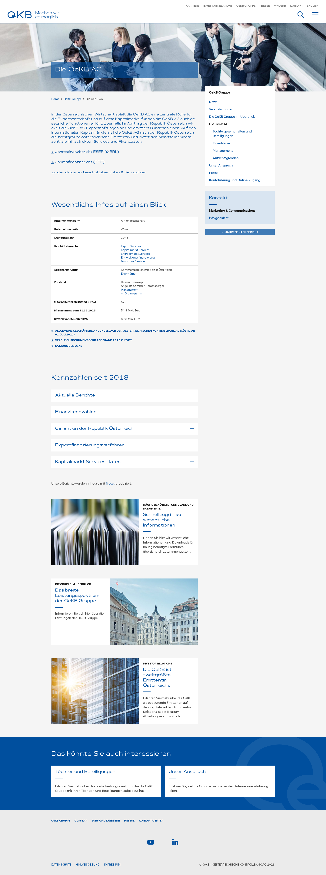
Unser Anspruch (221, 165)
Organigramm (134, 293)
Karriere (192, 5)
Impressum (112, 864)
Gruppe (60, 820)
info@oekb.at (218, 218)
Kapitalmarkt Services (135, 250)
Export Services (131, 246)
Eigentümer (128, 273)
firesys (110, 483)
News (213, 102)
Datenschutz (61, 864)
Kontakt (296, 5)
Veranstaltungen (221, 109)
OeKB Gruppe (245, 5)
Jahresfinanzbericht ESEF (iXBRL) (87, 152)
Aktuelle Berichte (75, 395)
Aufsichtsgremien (226, 158)
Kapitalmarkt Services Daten (88, 462)
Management (129, 289)
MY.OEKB (280, 5)
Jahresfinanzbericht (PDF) (80, 162)
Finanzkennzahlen (76, 412)
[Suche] (301, 14)
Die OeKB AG (218, 124)
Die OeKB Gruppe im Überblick (232, 116)
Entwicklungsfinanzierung (138, 257)
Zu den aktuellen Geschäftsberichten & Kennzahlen (98, 172)
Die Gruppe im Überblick (73, 584)
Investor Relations (217, 5)
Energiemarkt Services (135, 254)
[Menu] (315, 14)
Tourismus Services (133, 261)
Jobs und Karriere (106, 820)
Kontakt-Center (151, 820)
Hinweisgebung (88, 864)
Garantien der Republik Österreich (94, 429)
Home (55, 99)
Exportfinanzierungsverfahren (90, 445)
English (312, 5)
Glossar (81, 820)
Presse (264, 5)
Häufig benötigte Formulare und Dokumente (168, 506)
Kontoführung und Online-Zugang (234, 180)
